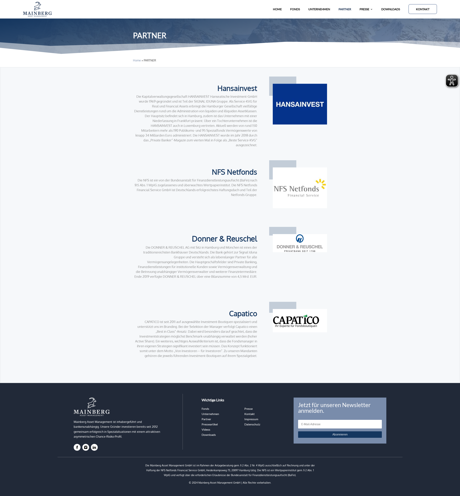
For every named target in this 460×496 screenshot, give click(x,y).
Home (137, 60)
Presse (248, 408)
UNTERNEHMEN (319, 9)
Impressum (251, 419)
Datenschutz (252, 424)
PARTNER (345, 9)
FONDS (295, 9)
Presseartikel (210, 424)
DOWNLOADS (390, 9)
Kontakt (249, 414)
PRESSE (364, 9)
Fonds (205, 408)
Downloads (209, 434)
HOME (277, 9)
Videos (206, 429)
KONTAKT (422, 9)
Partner (206, 419)
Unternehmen (210, 414)
